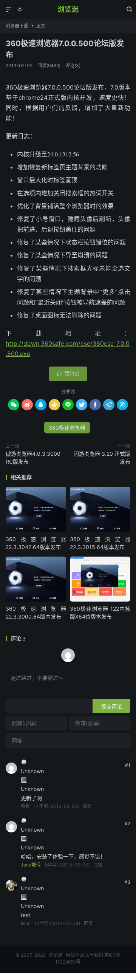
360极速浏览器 (67, 427)
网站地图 (75, 955)
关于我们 (94, 955)
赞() (68, 373)
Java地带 (30, 865)
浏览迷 (68, 9)
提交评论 (111, 706)
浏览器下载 (17, 26)
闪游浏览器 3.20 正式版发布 (102, 457)
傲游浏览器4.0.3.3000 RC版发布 (33, 457)
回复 (87, 806)
